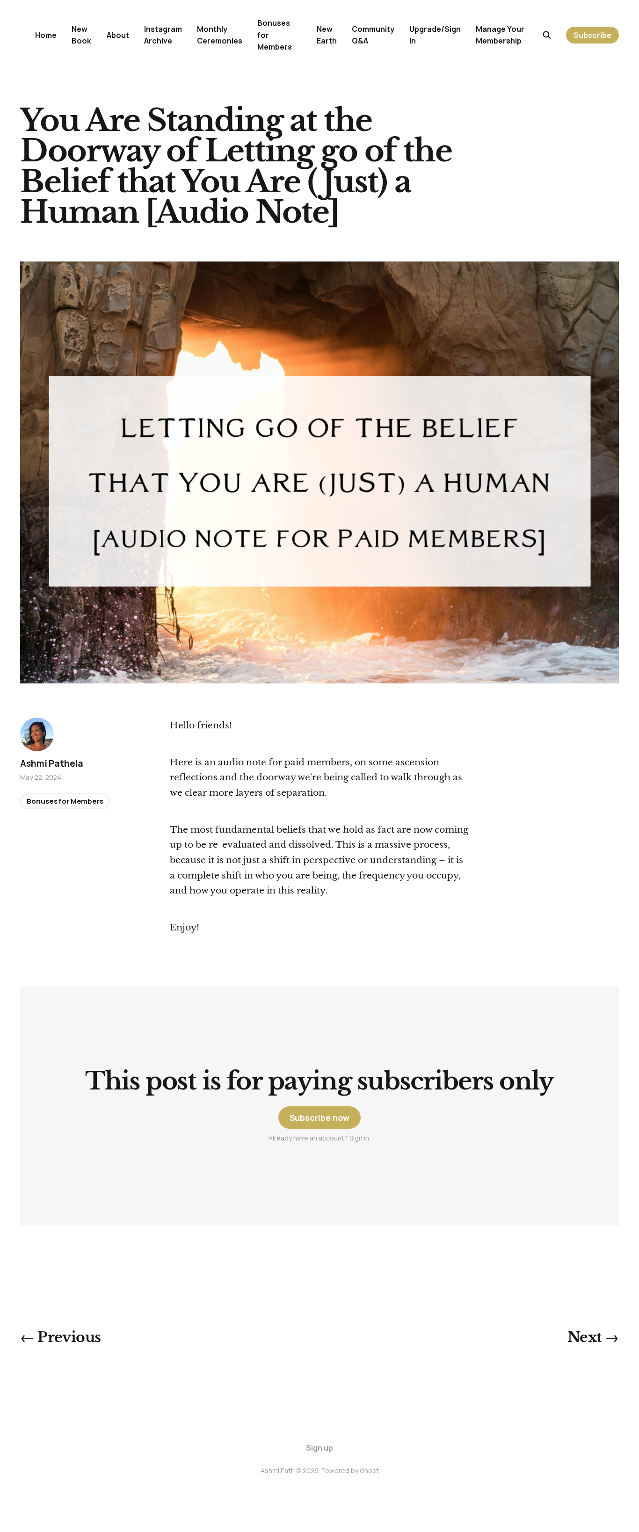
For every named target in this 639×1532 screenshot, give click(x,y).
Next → (592, 1337)
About (118, 35)
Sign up (319, 1448)
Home (46, 35)
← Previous (60, 1337)
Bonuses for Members (65, 801)
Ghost (369, 1470)
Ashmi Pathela (51, 763)
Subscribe (592, 35)
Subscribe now (320, 1117)
